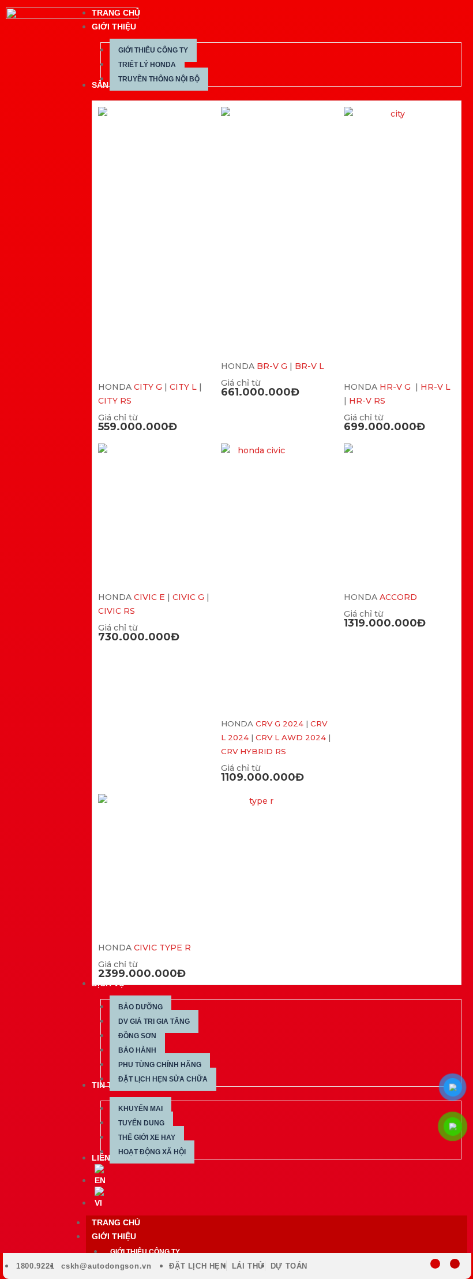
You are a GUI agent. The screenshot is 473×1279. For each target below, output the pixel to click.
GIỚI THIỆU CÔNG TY (145, 1252)
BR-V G (272, 366)
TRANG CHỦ (116, 1222)
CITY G (148, 387)
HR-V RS (367, 401)
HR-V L (436, 387)
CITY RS (115, 401)
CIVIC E (149, 597)
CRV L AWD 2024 (291, 737)
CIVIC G (188, 597)
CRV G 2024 (279, 723)
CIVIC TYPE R (162, 947)
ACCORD (398, 597)
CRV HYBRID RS (253, 751)
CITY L (183, 387)
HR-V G (396, 387)
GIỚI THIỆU (114, 1236)
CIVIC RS (116, 611)
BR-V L (309, 366)
